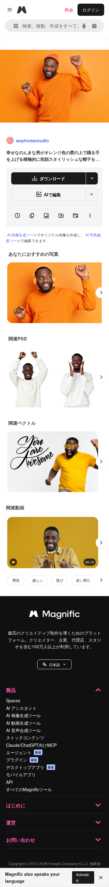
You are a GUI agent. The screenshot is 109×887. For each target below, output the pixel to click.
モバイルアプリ (21, 774)
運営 (11, 822)
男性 (16, 580)
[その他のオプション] (90, 216)
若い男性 (83, 580)
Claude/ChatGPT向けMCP (31, 745)
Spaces (13, 700)
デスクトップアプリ (30, 767)
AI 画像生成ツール (22, 234)
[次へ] (101, 292)
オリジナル (41, 52)
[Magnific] (54, 615)
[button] (54, 664)
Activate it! (82, 877)
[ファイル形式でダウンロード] (92, 178)
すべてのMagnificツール (29, 789)
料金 (69, 10)
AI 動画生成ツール (23, 723)
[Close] (101, 877)
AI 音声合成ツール (23, 730)
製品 (11, 689)
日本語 (54, 664)
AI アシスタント (21, 708)
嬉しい (37, 580)
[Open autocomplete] (13, 26)
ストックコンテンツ (25, 737)
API (9, 782)
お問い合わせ (20, 839)
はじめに (15, 805)
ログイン (90, 10)
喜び (59, 580)
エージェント (23, 752)
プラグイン (21, 760)
